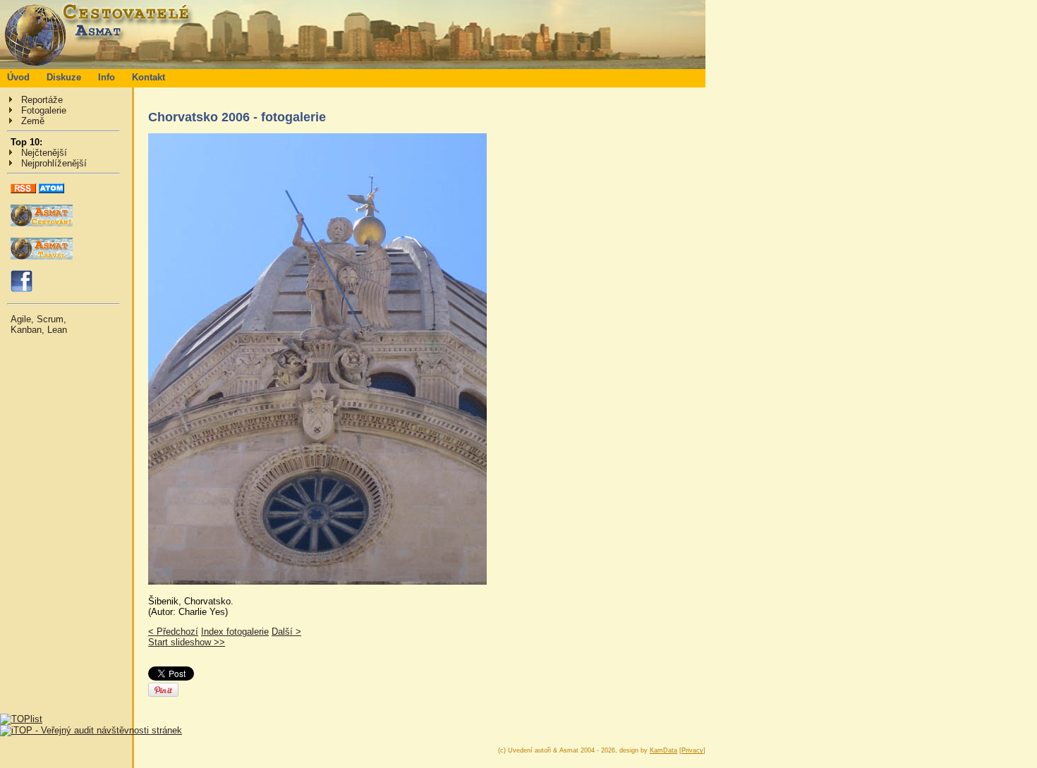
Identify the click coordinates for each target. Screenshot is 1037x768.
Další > (286, 631)
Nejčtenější (44, 152)
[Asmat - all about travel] (42, 256)
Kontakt (148, 77)
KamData (663, 750)
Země (32, 121)
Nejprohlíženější (54, 163)
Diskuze (64, 77)
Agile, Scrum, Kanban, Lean (39, 324)
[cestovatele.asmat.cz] (352, 66)
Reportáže (42, 100)
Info (106, 77)
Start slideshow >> (186, 642)
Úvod (18, 77)
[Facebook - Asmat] (21, 289)
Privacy (692, 750)
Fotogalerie (43, 110)
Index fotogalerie (235, 631)
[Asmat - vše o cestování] (42, 223)
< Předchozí (173, 631)
